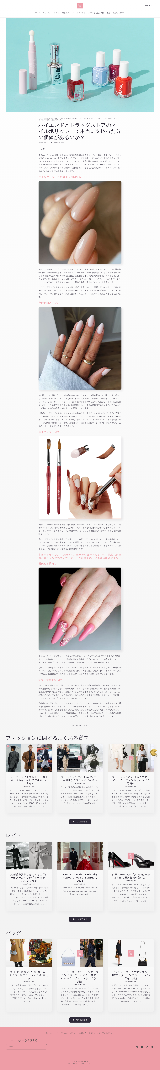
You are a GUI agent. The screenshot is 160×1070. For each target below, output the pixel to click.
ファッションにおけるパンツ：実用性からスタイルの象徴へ (80, 778)
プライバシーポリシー (68, 1033)
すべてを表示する (80, 822)
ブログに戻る (81, 725)
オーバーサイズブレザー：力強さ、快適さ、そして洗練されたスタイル (29, 780)
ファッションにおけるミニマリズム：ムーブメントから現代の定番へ (131, 780)
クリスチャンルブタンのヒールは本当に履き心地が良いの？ (131, 876)
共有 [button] (43, 149)
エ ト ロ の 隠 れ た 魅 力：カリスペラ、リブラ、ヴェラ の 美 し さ (29, 975)
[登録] (44, 1046)
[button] (8, 5)
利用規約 (82, 1033)
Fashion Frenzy (83, 1061)
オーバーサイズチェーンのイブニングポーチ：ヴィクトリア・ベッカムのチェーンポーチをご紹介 (80, 976)
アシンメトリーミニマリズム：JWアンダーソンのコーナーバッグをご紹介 (131, 975)
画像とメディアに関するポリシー (101, 1033)
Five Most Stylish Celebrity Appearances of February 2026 (80, 877)
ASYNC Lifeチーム (86, 1063)
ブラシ (101, 528)
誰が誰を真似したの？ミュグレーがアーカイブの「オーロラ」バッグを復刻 (29, 877)
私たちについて (52, 1033)
